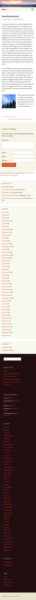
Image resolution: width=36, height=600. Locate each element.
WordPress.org (8, 585)
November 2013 (6, 272)
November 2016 (6, 252)
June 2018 (4, 241)
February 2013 (6, 284)
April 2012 (4, 312)
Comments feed (8, 582)
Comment (5, 140)
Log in (5, 577)
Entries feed (7, 579)
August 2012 (5, 301)
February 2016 (6, 258)
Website (4, 160)
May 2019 (4, 226)
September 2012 (6, 298)
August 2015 (5, 261)
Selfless (4, 187)
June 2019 (4, 223)
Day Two (12, 405)
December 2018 (6, 229)
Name (4, 153)
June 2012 (4, 306)
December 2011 (6, 324)
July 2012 (4, 304)
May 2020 (4, 215)
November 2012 (6, 292)
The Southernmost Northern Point (21, 119)
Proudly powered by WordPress (11, 596)
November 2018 (6, 232)
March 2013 (5, 281)
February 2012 (6, 318)
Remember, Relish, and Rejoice (10, 195)
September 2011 (6, 332)
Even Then (12, 398)
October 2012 (5, 295)
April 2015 (4, 269)
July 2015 (4, 264)
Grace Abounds (8, 116)
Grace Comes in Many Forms (9, 189)
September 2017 (6, 246)
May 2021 (4, 212)
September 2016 (6, 255)
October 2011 (5, 329)
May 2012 (4, 309)
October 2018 (5, 235)
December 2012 (6, 289)
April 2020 (4, 218)
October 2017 (5, 243)
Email (4, 156)
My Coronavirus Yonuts (8, 192)
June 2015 (4, 266)
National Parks (6, 347)
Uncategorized (19, 19)
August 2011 (5, 335)
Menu (3, 9)
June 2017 (4, 249)
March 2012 (5, 315)
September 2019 (6, 221)
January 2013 (5, 286)
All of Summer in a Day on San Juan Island (13, 198)
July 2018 (4, 238)
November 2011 (6, 327)
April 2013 (4, 278)
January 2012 (5, 321)
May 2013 (4, 275)
